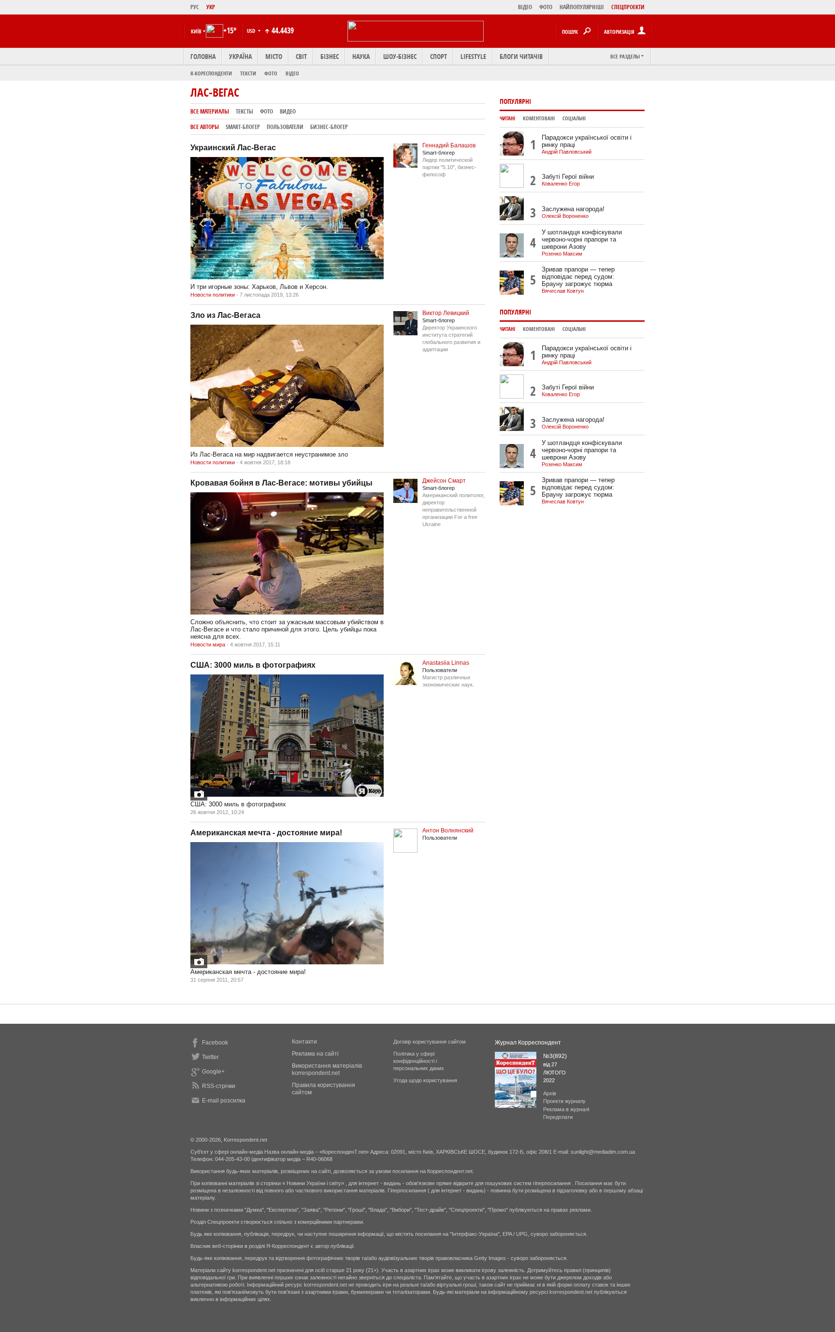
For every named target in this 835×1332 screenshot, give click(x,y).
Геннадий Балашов (448, 145)
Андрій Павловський (566, 152)
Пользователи (285, 127)
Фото (270, 73)
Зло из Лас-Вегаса (225, 315)
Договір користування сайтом (429, 1042)
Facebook (215, 1042)
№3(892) (555, 1056)
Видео (288, 111)
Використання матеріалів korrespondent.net (327, 1069)
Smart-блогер (243, 127)
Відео (292, 73)
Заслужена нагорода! (573, 209)
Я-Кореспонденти (211, 73)
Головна (203, 56)
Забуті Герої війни (568, 176)
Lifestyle (473, 56)
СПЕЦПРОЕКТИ (628, 7)
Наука (361, 56)
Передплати (558, 1117)
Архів (549, 1093)
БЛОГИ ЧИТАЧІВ (521, 56)
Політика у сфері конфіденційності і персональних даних (418, 1061)
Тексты (244, 111)
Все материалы (209, 111)
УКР (210, 7)
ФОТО (545, 7)
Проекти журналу (564, 1101)
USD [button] (252, 30)
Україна (240, 56)
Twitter (210, 1057)
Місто (273, 56)
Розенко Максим (562, 254)
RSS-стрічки (218, 1086)
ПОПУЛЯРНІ (515, 101)
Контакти (304, 1041)
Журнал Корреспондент (528, 1042)
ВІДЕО (525, 7)
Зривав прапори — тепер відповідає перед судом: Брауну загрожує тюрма (578, 276)
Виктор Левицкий (445, 313)
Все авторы (204, 127)
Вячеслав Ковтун (563, 291)
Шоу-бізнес (400, 56)
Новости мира (207, 644)
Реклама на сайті (315, 1053)
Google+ (213, 1071)
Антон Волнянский (448, 830)
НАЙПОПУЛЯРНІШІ (582, 7)
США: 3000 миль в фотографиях (253, 665)
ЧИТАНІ (507, 118)
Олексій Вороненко (565, 216)
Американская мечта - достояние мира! (266, 833)
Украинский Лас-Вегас (233, 147)
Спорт (438, 56)
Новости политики (212, 295)
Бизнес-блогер (329, 127)
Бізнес (329, 56)
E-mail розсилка (223, 1100)
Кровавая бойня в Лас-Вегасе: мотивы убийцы (281, 483)
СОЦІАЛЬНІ (574, 118)
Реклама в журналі (566, 1109)
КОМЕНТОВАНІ (539, 118)
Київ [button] (196, 31)
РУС (194, 7)
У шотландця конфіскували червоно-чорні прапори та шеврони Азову (582, 239)
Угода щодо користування (425, 1080)
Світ (301, 56)
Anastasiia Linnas (445, 662)
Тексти (248, 73)
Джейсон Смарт (444, 480)
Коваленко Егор (561, 183)
